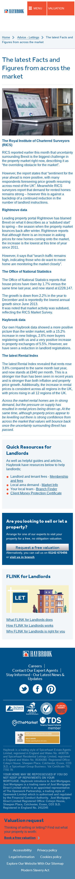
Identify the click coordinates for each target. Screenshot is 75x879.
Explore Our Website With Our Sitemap (35, 863)
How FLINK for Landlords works (29, 625)
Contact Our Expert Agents (35, 670)
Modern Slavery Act (35, 870)
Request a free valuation (37, 547)
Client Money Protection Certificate (36, 493)
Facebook (37, 689)
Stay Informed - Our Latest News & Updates (35, 677)
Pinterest (51, 689)
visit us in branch (22, 557)
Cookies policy (50, 856)
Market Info (50, 485)
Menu (38, 8)
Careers (35, 666)
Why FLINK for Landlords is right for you (35, 631)
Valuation (56, 8)
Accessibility (22, 850)
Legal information (22, 856)
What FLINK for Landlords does (29, 620)
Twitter (24, 689)
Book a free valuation (20, 837)
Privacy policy (47, 850)
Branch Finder (46, 489)
